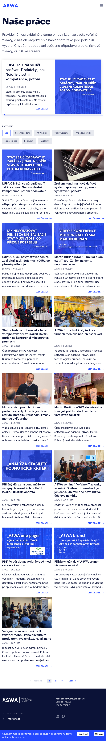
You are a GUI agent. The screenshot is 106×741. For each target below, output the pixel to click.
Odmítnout (83, 734)
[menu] (101, 5)
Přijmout (99, 734)
